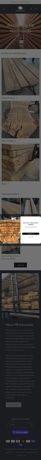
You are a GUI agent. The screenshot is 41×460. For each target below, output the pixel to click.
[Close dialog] (39, 217)
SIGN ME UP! (31, 233)
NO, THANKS (30, 236)
